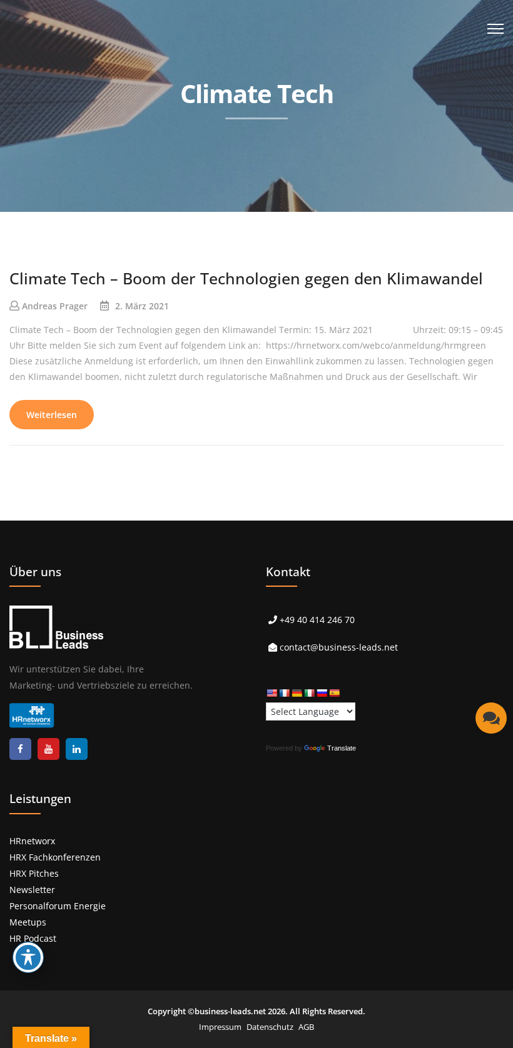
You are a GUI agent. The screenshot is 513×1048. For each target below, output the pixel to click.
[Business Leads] (91, 96)
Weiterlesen (51, 415)
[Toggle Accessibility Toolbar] (28, 957)
